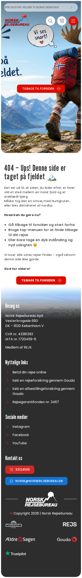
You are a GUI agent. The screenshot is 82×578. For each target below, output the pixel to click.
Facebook (20, 434)
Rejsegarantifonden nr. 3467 (35, 402)
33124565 (22, 469)
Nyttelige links (16, 362)
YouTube (19, 443)
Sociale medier (16, 417)
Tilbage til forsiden (38, 88)
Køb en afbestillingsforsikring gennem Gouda (43, 391)
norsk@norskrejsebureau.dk (39, 481)
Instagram (21, 426)
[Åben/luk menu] (73, 21)
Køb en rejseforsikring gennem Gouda (43, 380)
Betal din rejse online (29, 372)
